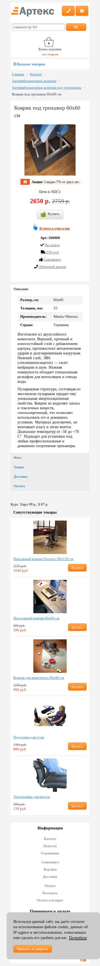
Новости (50, 846)
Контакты (50, 893)
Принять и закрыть (32, 949)
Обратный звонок (52, 267)
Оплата (19, 486)
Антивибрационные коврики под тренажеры (46, 88)
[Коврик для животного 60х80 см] (49, 656)
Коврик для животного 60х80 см (38, 678)
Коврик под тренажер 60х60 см (36, 94)
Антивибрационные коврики (34, 81)
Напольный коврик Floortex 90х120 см (43, 559)
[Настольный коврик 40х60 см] (49, 596)
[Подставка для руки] (49, 715)
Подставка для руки (28, 737)
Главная (18, 74)
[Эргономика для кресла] (49, 775)
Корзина (50, 869)
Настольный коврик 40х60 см (36, 618)
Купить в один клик (54, 228)
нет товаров (50, 54)
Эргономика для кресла (31, 797)
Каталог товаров (30, 64)
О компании (50, 853)
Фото (17, 458)
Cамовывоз (52, 259)
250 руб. (52, 252)
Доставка (21, 477)
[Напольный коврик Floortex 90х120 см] (49, 537)
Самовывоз (50, 862)
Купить (54, 214)
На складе (52, 245)
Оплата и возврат (50, 900)
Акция (19, 467)
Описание (21, 289)
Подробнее (78, 938)
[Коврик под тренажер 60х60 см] (50, 150)
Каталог (36, 74)
